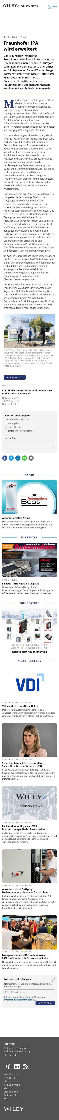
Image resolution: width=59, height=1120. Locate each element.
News (23, 37)
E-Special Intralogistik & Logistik (20, 583)
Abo (6, 1088)
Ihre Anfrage (11, 438)
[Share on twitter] (11, 458)
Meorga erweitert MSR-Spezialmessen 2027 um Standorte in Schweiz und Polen (25, 957)
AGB (6, 1098)
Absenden (45, 1003)
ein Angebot (13, 423)
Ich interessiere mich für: (17, 419)
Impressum (11, 1091)
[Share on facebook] (4, 458)
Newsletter (12, 1074)
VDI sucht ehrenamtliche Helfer (20, 706)
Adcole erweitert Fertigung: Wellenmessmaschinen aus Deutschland (25, 891)
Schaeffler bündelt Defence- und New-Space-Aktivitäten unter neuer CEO (23, 764)
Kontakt (9, 1077)
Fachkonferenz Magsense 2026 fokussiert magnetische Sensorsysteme (24, 828)
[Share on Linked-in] (17, 458)
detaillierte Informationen (20, 430)
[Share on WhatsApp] (24, 458)
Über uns (10, 1081)
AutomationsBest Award (16, 518)
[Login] (49, 6)
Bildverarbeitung (17, 1051)
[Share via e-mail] (31, 458)
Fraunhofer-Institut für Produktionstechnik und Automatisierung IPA (27, 392)
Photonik (10, 1054)
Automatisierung (22, 702)
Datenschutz (13, 1095)
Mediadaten (12, 1084)
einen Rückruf (14, 427)
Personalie (14, 377)
